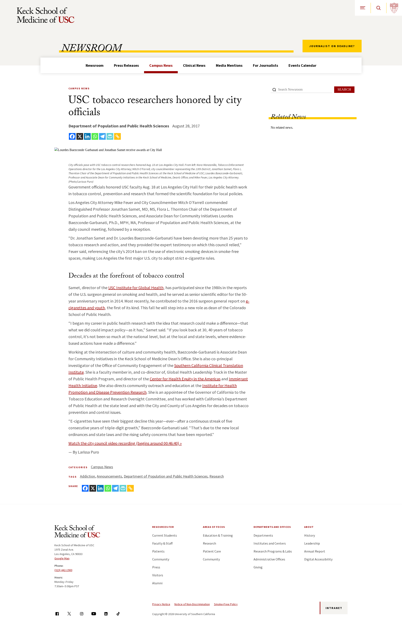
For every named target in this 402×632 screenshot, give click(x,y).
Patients (158, 551)
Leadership (312, 543)
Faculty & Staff (162, 543)
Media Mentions (229, 65)
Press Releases (126, 65)
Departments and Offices (272, 526)
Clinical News (194, 65)
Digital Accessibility (318, 559)
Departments (263, 535)
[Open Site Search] (378, 8)
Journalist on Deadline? (332, 46)
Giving (258, 567)
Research (216, 476)
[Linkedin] (87, 136)
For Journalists (265, 65)
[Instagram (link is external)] (81, 613)
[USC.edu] (394, 8)
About (309, 526)
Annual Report (314, 551)
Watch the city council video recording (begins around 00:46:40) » (125, 443)
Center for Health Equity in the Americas (185, 378)
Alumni (157, 583)
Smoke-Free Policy (226, 604)
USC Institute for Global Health (136, 287)
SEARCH (344, 89)
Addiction (87, 476)
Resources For (163, 526)
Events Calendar (302, 65)
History (309, 535)
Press (156, 567)
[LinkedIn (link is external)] (105, 613)
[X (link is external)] (69, 613)
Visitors (157, 575)
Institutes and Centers (270, 543)
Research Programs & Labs (273, 551)
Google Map (62, 558)
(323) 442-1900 (63, 570)
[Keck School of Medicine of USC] (77, 532)
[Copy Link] (117, 136)
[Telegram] (102, 136)
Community (160, 559)
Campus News (161, 65)
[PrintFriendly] (110, 136)
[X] (79, 136)
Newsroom (94, 65)
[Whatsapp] (94, 136)
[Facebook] (72, 136)
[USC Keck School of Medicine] (45, 15)
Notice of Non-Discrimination (192, 604)
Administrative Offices (269, 559)
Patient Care (212, 551)
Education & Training (218, 535)
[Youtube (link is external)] (93, 613)
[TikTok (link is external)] (118, 613)
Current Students (164, 535)
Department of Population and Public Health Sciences (166, 476)
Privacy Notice (161, 604)
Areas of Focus (214, 526)
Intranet (334, 608)
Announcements (109, 476)
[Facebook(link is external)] (57, 613)
